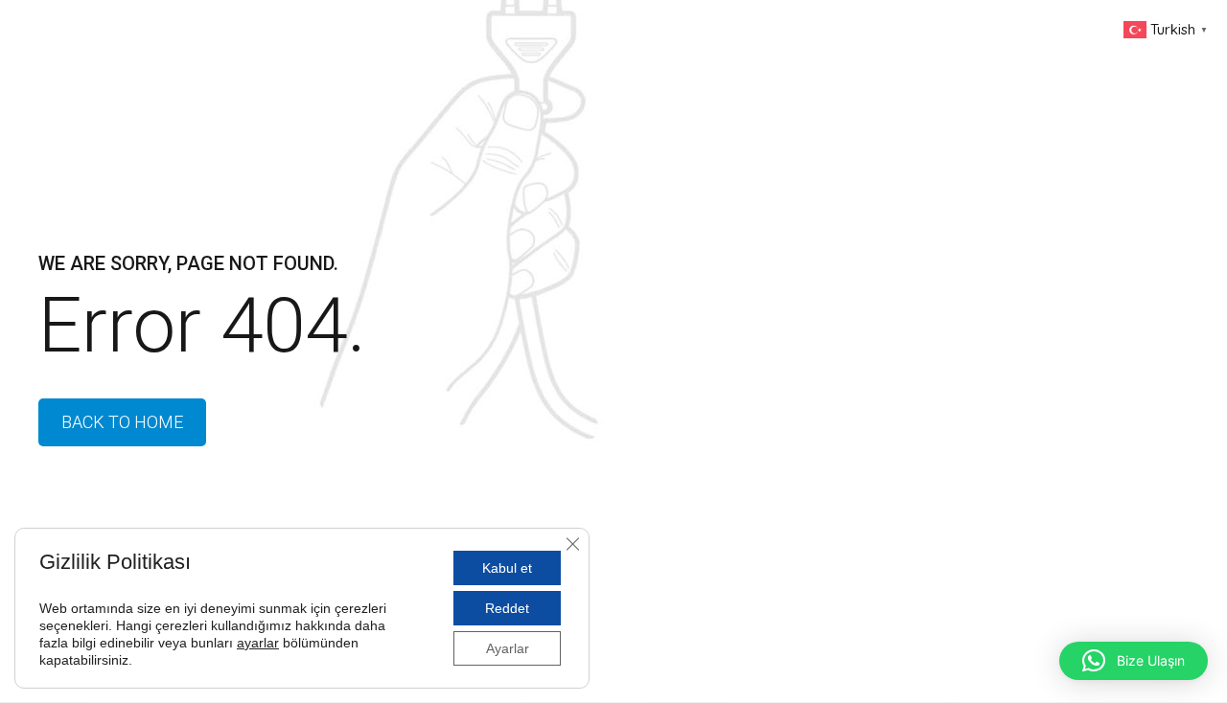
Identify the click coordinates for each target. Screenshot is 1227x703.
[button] (1133, 661)
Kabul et (507, 568)
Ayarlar (507, 648)
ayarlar (258, 642)
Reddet (507, 608)
